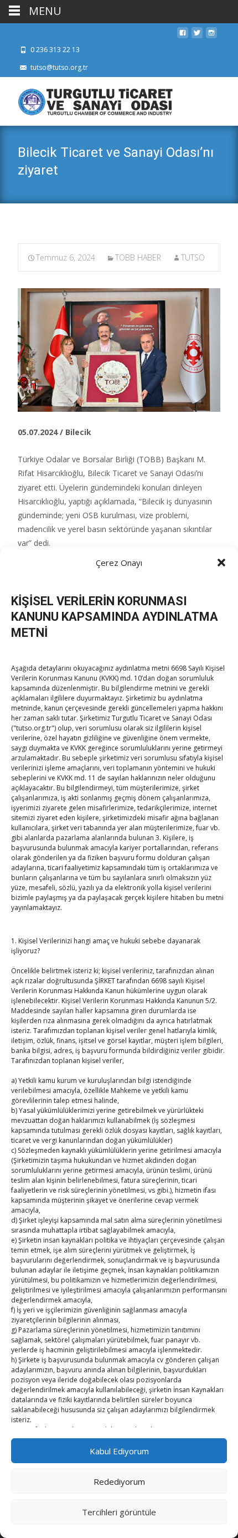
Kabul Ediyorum (119, 1451)
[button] (221, 562)
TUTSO (193, 257)
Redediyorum (119, 1481)
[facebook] (182, 35)
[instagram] (211, 35)
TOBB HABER (138, 257)
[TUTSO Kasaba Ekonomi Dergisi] (86, 99)
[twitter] (197, 35)
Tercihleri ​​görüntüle (119, 1511)
